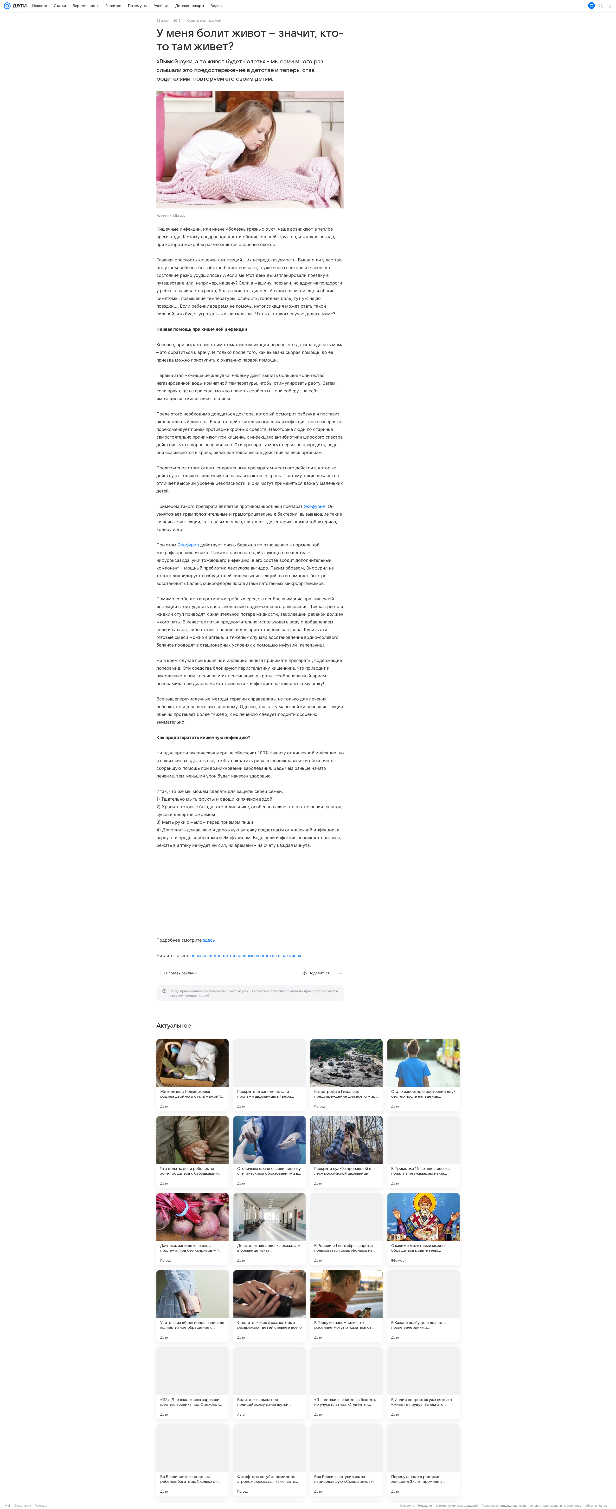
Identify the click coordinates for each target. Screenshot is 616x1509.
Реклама (41, 1505)
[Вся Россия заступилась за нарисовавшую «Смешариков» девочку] (346, 1460)
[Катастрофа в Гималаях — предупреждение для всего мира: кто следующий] (346, 1075)
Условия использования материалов (555, 1505)
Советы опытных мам (204, 20)
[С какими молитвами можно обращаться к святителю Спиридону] (423, 1229)
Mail (8, 1505)
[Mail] (7, 6)
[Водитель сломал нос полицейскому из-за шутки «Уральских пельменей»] (269, 1383)
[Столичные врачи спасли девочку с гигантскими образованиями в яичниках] (269, 1152)
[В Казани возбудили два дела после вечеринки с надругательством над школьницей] (423, 1306)
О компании (22, 1505)
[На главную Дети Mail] (18, 6)
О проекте (407, 1505)
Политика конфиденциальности (503, 1505)
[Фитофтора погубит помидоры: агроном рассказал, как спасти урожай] (269, 1460)
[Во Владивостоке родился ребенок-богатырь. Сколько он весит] (192, 1460)
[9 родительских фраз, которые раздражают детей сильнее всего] (269, 1306)
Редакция (425, 1505)
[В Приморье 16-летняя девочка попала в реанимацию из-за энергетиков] (423, 1152)
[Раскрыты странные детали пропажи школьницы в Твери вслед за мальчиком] (269, 1075)
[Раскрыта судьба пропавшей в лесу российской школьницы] (346, 1152)
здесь (209, 940)
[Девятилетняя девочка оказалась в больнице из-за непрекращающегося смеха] (269, 1229)
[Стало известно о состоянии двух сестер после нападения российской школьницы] (423, 1075)
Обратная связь (596, 1505)
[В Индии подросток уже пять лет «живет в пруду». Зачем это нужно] (423, 1383)
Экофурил (314, 506)
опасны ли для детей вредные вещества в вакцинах (246, 955)
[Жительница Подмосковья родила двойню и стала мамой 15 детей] (192, 1075)
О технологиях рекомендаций (457, 1505)
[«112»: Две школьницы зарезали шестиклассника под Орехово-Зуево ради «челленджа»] (192, 1383)
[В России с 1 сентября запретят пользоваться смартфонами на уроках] (346, 1229)
